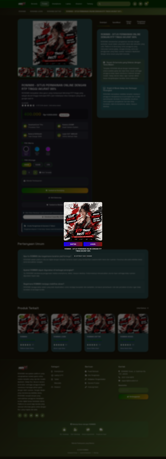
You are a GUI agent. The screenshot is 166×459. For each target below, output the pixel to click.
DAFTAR (73, 244)
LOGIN (92, 244)
